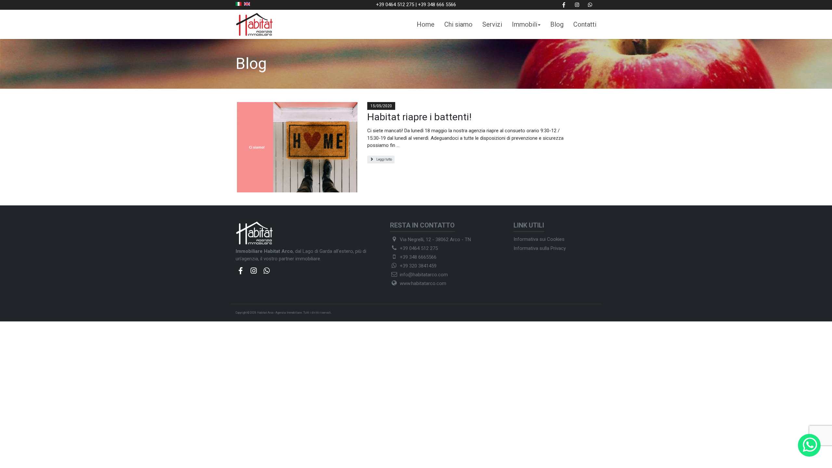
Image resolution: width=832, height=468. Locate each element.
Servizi (492, 24)
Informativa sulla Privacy (540, 248)
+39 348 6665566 (418, 257)
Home (426, 24)
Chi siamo (458, 24)
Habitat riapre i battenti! (419, 117)
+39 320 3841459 (418, 266)
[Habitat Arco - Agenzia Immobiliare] (254, 24)
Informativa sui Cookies (539, 239)
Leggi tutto (384, 159)
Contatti (584, 24)
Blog (557, 24)
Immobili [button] (524, 24)
